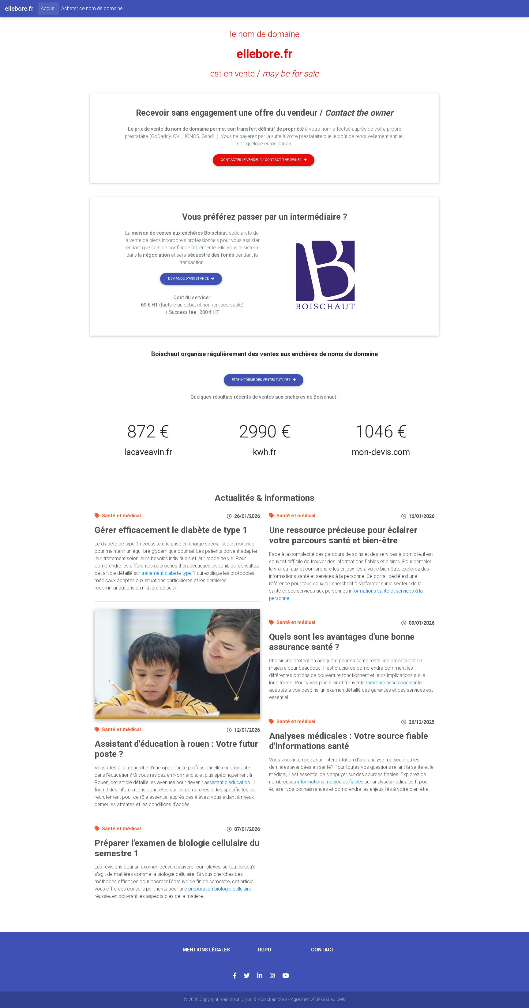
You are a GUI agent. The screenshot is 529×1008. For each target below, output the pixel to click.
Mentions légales (206, 950)
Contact (323, 950)
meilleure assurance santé (394, 683)
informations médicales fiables (330, 782)
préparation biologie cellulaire (219, 889)
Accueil (50, 8)
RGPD (264, 950)
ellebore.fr (265, 54)
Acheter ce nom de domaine (92, 8)
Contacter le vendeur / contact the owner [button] (261, 160)
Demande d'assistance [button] (188, 279)
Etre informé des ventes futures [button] (261, 380)
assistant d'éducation (227, 782)
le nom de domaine (264, 34)
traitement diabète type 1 (168, 573)
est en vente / (264, 74)
